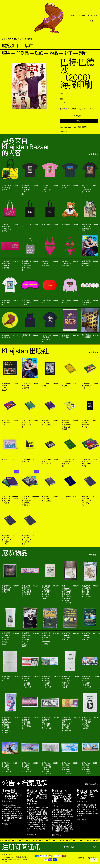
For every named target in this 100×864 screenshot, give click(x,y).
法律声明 (24, 859)
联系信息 (18, 859)
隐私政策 (25, 857)
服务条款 (4, 859)
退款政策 (18, 857)
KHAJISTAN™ (12, 854)
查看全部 (92, 154)
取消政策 (4, 861)
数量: (62, 99)
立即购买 (78, 121)
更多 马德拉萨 (90, 784)
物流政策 (11, 859)
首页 (3, 39)
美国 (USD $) (87, 16)
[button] (91, 21)
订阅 (94, 847)
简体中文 (74, 16)
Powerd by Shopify (8, 857)
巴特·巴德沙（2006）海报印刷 (20, 39)
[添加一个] (68, 103)
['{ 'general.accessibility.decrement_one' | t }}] (60, 103)
